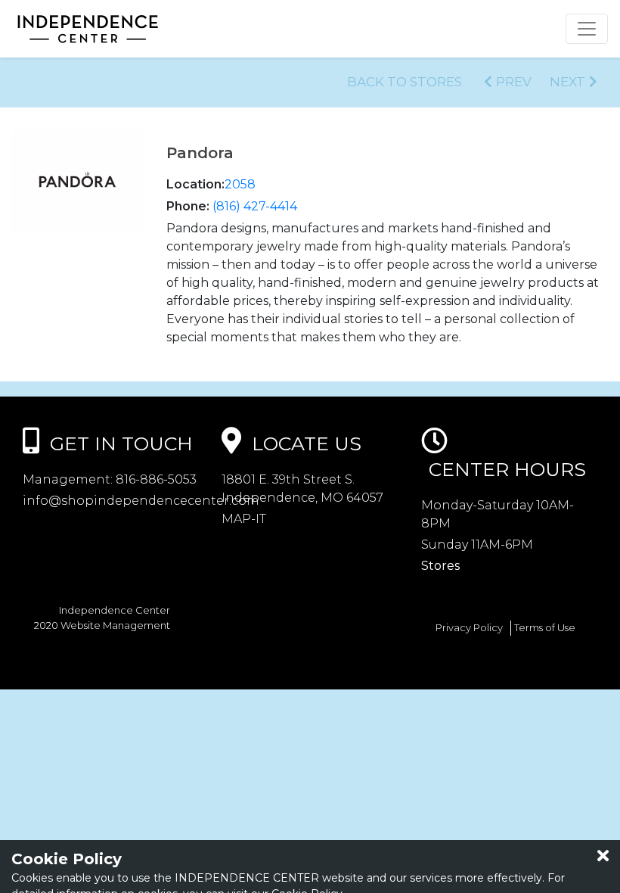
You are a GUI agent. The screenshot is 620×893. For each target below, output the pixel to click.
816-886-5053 (155, 479)
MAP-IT (244, 519)
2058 (240, 184)
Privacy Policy (469, 627)
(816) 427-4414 (254, 206)
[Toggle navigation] (587, 29)
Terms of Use (544, 627)
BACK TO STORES (404, 81)
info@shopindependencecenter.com (141, 500)
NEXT (567, 81)
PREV (514, 81)
